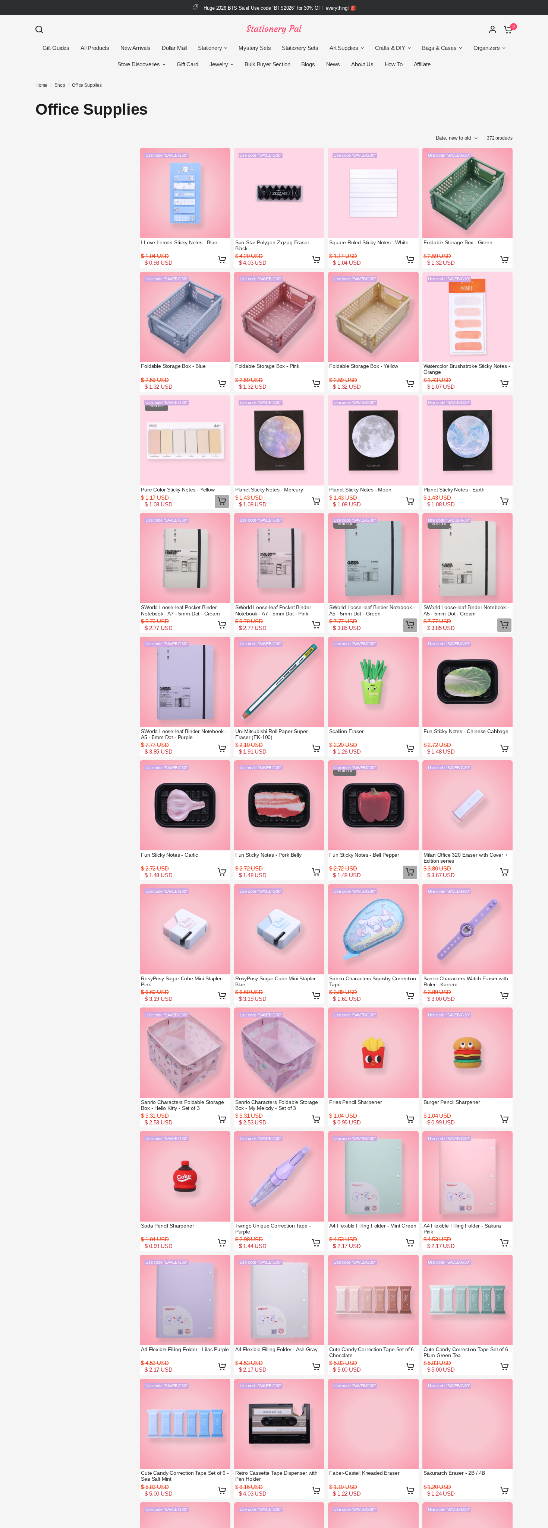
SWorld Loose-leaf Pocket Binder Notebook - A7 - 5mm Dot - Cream (180, 610)
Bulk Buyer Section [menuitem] (267, 64)
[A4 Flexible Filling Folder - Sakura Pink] (467, 1176)
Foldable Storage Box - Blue (173, 366)
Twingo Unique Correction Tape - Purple (273, 1229)
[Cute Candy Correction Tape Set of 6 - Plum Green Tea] (467, 1300)
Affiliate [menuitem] (422, 64)
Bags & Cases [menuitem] (439, 48)
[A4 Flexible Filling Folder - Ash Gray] (279, 1300)
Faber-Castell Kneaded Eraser (364, 1473)
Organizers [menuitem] (486, 48)
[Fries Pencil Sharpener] (373, 1052)
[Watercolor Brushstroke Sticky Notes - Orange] (467, 317)
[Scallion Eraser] (373, 682)
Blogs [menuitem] (308, 64)
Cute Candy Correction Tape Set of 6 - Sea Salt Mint (185, 1476)
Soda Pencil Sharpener (167, 1226)
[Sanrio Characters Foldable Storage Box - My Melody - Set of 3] (279, 1052)
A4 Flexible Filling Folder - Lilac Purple (185, 1349)
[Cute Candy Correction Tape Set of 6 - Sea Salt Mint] (185, 1424)
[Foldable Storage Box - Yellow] (373, 317)
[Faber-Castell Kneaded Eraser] (373, 1424)
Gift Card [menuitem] (187, 64)
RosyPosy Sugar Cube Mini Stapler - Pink (183, 981)
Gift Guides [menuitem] (55, 48)
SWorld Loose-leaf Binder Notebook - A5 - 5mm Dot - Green (372, 610)
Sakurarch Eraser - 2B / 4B (454, 1473)
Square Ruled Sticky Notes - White (368, 242)
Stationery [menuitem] (210, 48)
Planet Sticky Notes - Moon (360, 490)
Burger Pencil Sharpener (451, 1102)
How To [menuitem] (394, 64)
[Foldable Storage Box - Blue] (185, 317)
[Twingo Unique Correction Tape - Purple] (279, 1176)
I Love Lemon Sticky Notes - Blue (179, 242)
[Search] (41, 29)
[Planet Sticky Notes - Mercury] (279, 440)
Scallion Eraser (346, 731)
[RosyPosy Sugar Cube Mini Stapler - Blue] (279, 929)
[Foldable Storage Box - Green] (467, 193)
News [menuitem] (333, 64)
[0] (506, 29)
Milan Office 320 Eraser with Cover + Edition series (465, 858)
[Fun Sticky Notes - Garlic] (185, 805)
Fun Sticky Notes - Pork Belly (268, 855)
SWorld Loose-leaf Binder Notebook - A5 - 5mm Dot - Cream (466, 610)
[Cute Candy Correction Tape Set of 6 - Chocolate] (373, 1300)
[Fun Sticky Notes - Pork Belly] (279, 805)
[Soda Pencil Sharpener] (185, 1176)
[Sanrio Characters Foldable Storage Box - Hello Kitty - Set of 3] (185, 1052)
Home (41, 85)
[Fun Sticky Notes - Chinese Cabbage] (467, 682)
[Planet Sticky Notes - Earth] (467, 440)
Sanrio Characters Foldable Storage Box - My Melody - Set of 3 (276, 1105)
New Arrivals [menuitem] (135, 48)
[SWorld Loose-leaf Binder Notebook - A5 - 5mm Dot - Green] (373, 558)
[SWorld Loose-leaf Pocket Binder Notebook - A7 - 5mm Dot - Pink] (279, 558)
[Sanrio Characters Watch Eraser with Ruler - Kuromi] (467, 929)
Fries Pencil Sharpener (355, 1102)
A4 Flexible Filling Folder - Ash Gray (276, 1349)
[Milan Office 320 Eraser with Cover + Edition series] (467, 805)
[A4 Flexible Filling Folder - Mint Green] (373, 1176)
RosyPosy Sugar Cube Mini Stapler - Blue (277, 981)
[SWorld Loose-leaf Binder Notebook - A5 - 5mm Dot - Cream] (467, 558)
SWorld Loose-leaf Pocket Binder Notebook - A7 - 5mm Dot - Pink (273, 610)
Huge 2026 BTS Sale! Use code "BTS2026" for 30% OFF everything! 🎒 (280, 8)
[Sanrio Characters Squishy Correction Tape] (373, 929)
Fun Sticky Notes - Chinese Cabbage (465, 731)
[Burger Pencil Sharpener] (467, 1052)
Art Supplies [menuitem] (344, 48)
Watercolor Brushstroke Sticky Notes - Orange (466, 369)
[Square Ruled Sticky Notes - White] (373, 193)
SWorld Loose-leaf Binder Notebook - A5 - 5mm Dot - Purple (184, 734)
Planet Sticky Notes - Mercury (269, 490)
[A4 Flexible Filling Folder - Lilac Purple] (185, 1300)
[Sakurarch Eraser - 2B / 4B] (467, 1424)
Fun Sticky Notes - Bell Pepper (364, 855)
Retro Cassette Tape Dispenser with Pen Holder (276, 1476)
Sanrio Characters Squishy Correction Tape (372, 981)
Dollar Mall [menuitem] (174, 48)
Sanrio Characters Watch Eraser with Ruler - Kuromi (465, 981)
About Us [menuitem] (362, 64)
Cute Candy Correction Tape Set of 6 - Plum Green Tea (467, 1352)
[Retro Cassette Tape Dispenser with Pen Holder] (279, 1424)
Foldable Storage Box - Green (457, 242)
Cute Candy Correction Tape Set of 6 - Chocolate (373, 1352)
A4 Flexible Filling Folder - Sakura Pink (462, 1229)
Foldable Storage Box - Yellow (363, 366)
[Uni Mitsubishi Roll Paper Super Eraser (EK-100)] (279, 682)
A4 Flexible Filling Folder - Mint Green (372, 1226)
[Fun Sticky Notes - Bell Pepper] (373, 805)
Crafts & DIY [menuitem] (390, 48)
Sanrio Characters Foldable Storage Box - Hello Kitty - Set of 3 (182, 1105)
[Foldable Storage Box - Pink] (279, 317)
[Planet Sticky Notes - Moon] (373, 440)
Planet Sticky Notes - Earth (454, 490)
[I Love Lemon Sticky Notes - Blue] (185, 193)
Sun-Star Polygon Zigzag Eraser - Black (274, 245)
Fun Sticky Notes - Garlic (169, 855)
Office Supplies (86, 85)
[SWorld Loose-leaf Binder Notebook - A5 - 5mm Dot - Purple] (185, 682)
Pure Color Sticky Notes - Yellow (178, 490)
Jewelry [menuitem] (219, 64)
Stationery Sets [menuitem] (300, 48)
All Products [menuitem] (95, 48)
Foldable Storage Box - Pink (267, 366)
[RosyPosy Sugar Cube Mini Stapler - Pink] (185, 929)
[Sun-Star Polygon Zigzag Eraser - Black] (279, 193)
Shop (59, 85)
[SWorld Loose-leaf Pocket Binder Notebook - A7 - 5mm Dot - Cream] (185, 558)
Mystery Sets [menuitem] (255, 48)
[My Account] (492, 29)
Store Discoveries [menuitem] (138, 64)
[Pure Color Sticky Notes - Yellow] (185, 440)
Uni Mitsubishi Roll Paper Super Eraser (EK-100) (271, 734)
